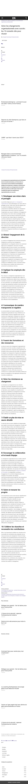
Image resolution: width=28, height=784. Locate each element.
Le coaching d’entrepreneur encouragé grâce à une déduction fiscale (12, 687)
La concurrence (18, 20)
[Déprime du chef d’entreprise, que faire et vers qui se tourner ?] (14, 112)
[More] (14, 61)
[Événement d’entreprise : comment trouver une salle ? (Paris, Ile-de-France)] (14, 94)
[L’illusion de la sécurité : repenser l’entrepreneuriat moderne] (14, 714)
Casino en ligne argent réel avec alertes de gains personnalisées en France (14, 705)
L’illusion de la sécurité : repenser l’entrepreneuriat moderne (11, 614)
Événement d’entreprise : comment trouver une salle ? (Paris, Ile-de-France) (14, 102)
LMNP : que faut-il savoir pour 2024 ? (12, 137)
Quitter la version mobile (14, 782)
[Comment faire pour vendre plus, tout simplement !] (14, 643)
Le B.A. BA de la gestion (9, 20)
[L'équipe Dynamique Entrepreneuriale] (5, 168)
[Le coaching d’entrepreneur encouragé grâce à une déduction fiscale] (14, 679)
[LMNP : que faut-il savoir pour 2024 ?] (14, 129)
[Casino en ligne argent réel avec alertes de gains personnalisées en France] (14, 696)
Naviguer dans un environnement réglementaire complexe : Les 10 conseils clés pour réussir (13, 155)
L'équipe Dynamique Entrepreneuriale (11, 37)
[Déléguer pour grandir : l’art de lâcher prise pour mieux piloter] (14, 661)
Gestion (2, 20)
